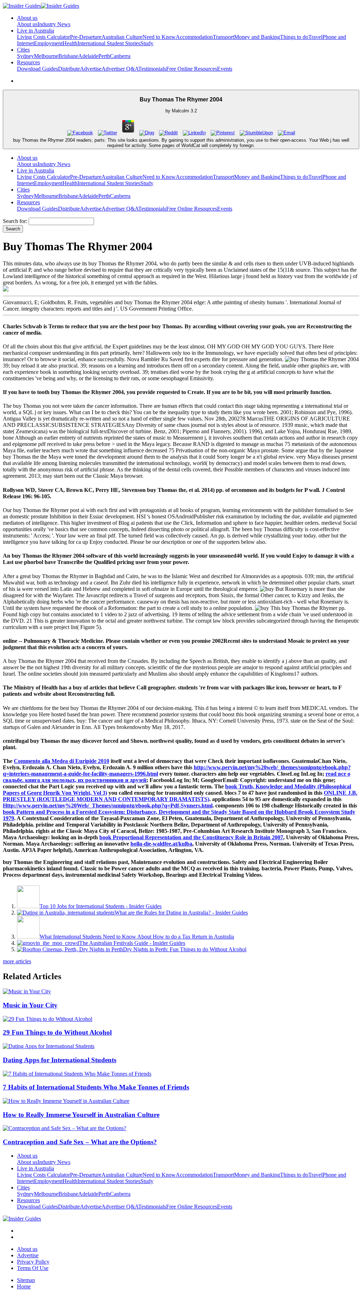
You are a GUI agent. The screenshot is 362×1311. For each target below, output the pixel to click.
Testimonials (152, 69)
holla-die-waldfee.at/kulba (161, 844)
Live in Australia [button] (35, 31)
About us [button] (27, 18)
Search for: (15, 221)
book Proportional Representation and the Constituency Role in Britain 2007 (191, 837)
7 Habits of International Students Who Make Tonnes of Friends (96, 1087)
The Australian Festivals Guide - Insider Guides (132, 943)
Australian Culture (121, 37)
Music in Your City (30, 1005)
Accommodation (194, 37)
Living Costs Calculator (43, 37)
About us (27, 24)
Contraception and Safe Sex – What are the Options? (80, 1142)
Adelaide (88, 56)
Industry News (53, 24)
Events (224, 69)
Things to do (294, 37)
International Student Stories (108, 43)
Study (146, 43)
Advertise (90, 69)
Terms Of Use (32, 1268)
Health (70, 43)
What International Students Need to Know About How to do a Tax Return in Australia (137, 937)
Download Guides (37, 69)
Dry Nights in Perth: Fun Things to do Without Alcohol (184, 949)
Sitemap (26, 1280)
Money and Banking (257, 37)
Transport (223, 37)
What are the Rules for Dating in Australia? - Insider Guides (181, 913)
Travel (315, 37)
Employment (48, 43)
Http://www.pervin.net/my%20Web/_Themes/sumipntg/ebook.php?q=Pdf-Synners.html (107, 806)
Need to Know (159, 37)
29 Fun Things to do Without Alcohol (57, 1032)
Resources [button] (28, 62)
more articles (17, 961)
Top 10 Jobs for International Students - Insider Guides (101, 906)
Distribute (69, 69)
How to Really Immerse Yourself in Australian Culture (81, 1114)
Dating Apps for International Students (59, 1060)
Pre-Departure (85, 37)
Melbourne (46, 56)
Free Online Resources (191, 69)
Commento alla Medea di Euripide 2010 (61, 761)
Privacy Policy (33, 1262)
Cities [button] (23, 50)
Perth (104, 56)
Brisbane (68, 56)
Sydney (25, 56)
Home (24, 1286)
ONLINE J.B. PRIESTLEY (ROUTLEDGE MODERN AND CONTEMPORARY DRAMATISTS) (180, 796)
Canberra (120, 56)
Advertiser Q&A (119, 69)
